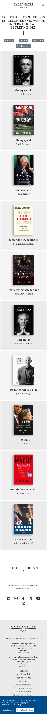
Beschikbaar (22, 46)
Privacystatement (23, 688)
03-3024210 (23, 666)
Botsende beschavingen (23, 240)
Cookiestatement (24, 691)
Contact (24, 671)
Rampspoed (23, 140)
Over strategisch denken (23, 290)
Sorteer (8, 40)
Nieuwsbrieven (23, 678)
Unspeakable (23, 190)
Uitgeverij (37, 40)
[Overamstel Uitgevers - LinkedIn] (8, 598)
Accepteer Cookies (25, 710)
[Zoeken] (43, 4)
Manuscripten (23, 685)
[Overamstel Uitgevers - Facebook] (23, 598)
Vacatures (23, 681)
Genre (23, 40)
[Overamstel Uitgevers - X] (31, 598)
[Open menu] (5, 5)
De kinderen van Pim (23, 389)
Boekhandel (23, 674)
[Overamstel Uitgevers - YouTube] (38, 598)
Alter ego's (23, 439)
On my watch (23, 90)
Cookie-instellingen (23, 695)
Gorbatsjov (23, 340)
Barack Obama (24, 539)
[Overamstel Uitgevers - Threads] (23, 603)
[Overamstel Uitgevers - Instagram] (16, 598)
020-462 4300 (23, 653)
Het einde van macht (23, 489)
